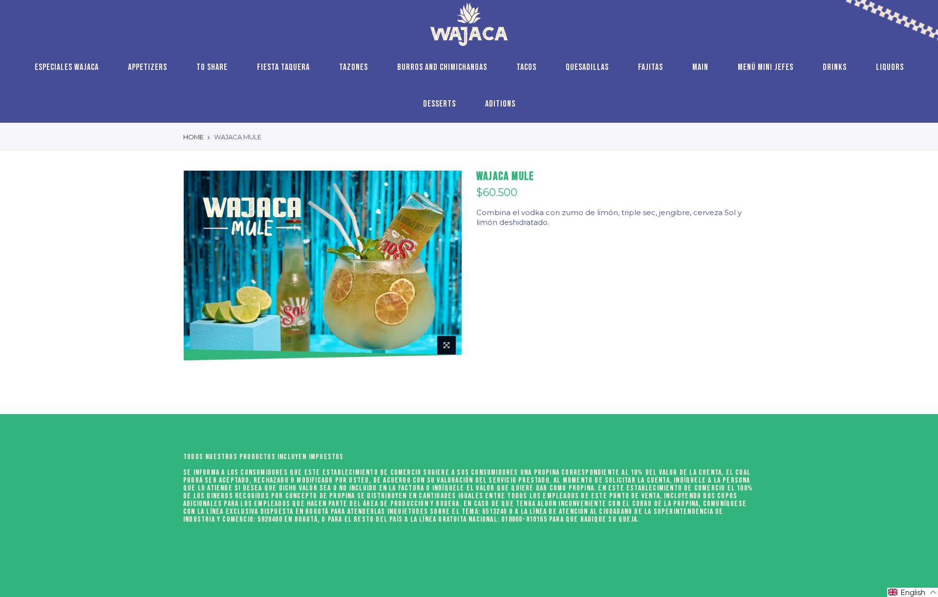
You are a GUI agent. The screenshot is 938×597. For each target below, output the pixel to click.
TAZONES (353, 67)
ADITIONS (500, 104)
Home (193, 137)
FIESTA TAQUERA (283, 67)
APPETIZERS (147, 67)
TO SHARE (212, 67)
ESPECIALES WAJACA (67, 67)
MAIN (700, 67)
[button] (912, 592)
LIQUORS (890, 67)
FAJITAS (650, 67)
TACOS (526, 67)
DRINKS (835, 67)
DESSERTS (439, 104)
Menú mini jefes (765, 67)
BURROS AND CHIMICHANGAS (442, 67)
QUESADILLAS (587, 67)
